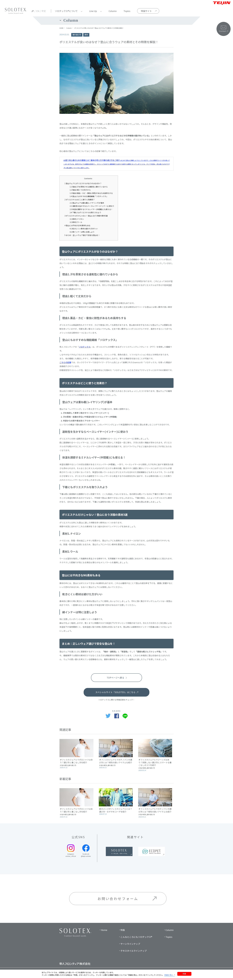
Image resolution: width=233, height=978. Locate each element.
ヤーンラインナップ (130, 943)
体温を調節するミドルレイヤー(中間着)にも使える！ (91, 209)
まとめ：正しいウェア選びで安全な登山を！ (82, 235)
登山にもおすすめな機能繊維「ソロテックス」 (89, 196)
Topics (127, 11)
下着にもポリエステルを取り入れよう (85, 212)
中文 (44, 11)
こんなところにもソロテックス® (136, 936)
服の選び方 (77, 34)
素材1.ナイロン (77, 219)
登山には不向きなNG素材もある (77, 225)
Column (113, 11)
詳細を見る (168, 975)
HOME (61, 28)
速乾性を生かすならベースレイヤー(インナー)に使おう (92, 206)
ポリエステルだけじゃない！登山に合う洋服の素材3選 (86, 215)
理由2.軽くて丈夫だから (80, 190)
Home (104, 929)
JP (32, 11)
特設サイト (146, 11)
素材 (86, 34)
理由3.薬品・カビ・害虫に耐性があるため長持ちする (91, 193)
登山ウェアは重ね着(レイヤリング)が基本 (87, 203)
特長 (123, 929)
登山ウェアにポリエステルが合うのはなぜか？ (83, 183)
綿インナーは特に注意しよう (82, 232)
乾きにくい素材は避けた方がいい (84, 228)
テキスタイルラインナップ (134, 950)
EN (37, 11)
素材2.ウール (76, 222)
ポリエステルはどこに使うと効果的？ (80, 199)
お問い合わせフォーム (118, 898)
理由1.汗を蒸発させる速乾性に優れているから (89, 186)
